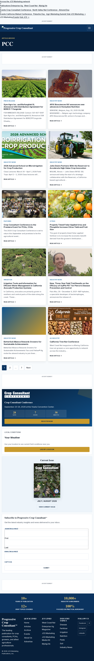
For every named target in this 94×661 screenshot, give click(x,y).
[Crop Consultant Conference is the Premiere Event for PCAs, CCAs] (24, 204)
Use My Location (47, 449)
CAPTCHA (8, 562)
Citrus (52, 221)
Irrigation (8, 280)
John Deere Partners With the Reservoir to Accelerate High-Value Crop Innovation (70, 167)
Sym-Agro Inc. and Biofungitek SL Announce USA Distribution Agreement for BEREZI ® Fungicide (23, 106)
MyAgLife (46, 644)
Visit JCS (24, 17)
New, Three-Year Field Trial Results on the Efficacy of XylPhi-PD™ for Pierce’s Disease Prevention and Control (70, 285)
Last (6, 547)
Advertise (28, 641)
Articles (27, 626)
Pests (62, 640)
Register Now (47, 421)
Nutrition (63, 636)
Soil (61, 643)
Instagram (82, 628)
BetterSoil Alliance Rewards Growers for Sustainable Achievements (22, 343)
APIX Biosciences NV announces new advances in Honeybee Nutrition (67, 105)
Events (16, 17)
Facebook (82, 623)
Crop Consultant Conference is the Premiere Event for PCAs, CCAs (20, 226)
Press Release (9, 101)
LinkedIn (82, 633)
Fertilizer (64, 628)
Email (11, 551)
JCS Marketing (48, 633)
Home (26, 622)
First (6, 538)
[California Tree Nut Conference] (70, 321)
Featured (7, 221)
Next (28, 368)
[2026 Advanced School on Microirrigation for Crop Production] (24, 145)
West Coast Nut (48, 622)
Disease (63, 624)
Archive (27, 630)
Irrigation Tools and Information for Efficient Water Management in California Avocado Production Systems (23, 285)
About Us (28, 638)
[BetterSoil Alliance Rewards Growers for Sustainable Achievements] (24, 321)
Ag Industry (55, 338)
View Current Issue (47, 507)
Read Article (9, 126)
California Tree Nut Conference (64, 342)
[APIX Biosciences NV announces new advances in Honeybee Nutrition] (70, 83)
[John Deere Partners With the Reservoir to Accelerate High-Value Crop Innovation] (70, 145)
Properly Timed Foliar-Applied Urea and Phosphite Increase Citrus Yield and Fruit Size (69, 227)
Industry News (56, 101)
